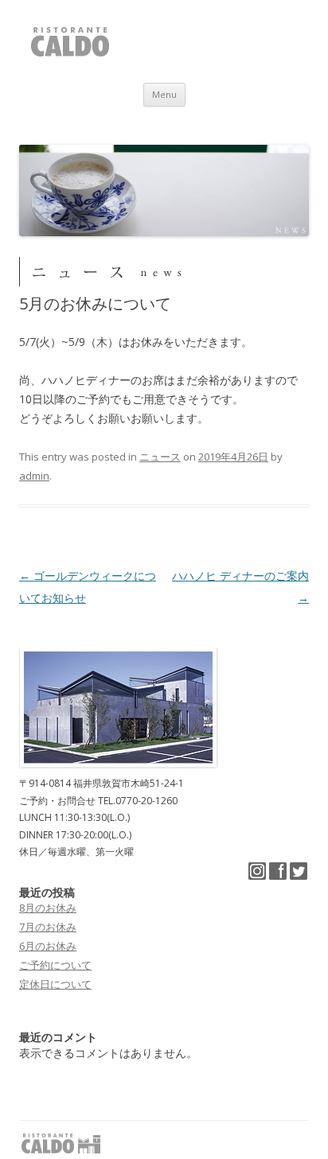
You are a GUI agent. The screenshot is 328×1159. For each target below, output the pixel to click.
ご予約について (55, 965)
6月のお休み (47, 946)
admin (34, 476)
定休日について (55, 984)
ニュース (160, 456)
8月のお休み (47, 907)
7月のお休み (47, 927)
